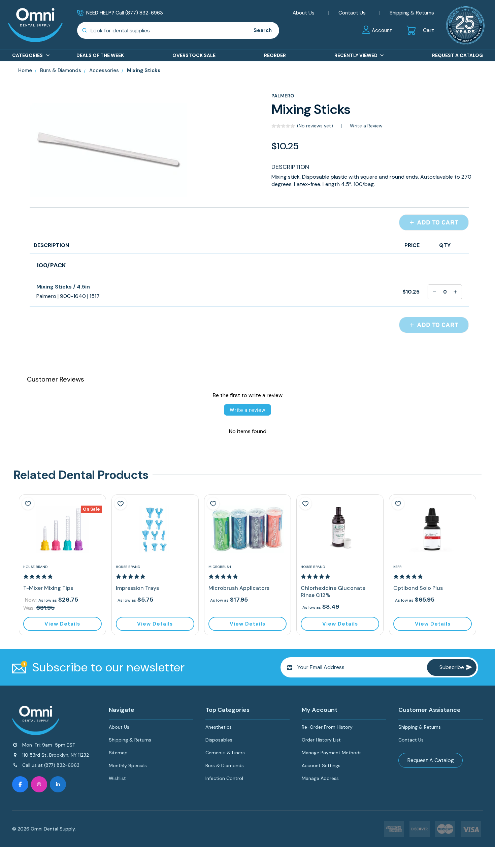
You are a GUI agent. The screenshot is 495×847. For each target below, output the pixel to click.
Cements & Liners (225, 753)
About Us (304, 12)
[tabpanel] (62, 564)
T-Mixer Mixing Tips (48, 588)
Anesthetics (218, 727)
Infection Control (224, 778)
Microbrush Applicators (238, 588)
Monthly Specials (128, 765)
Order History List (321, 740)
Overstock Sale (194, 55)
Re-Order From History (327, 727)
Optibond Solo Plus (418, 588)
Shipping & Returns (412, 12)
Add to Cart (436, 222)
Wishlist (117, 778)
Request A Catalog (430, 760)
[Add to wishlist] (28, 503)
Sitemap (118, 753)
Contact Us (352, 12)
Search (263, 30)
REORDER (275, 55)
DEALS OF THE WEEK (100, 55)
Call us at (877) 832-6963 (50, 765)
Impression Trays (137, 588)
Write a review (247, 410)
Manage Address (320, 778)
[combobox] (161, 30)
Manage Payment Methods (332, 753)
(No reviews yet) (315, 126)
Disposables (218, 740)
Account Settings (321, 765)
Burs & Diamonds (224, 765)
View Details (62, 624)
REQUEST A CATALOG (457, 55)
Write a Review (366, 126)
